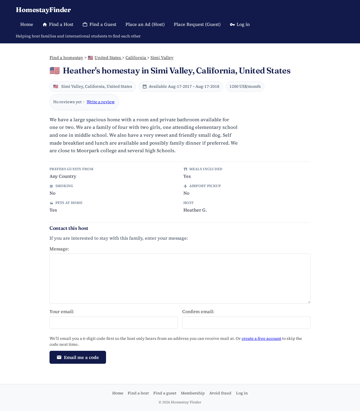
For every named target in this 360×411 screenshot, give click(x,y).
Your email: (62, 311)
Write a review (101, 102)
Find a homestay (66, 57)
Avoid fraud (220, 393)
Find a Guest (102, 24)
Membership (193, 393)
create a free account (261, 338)
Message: (59, 249)
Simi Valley (162, 57)
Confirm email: (198, 311)
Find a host (138, 393)
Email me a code (81, 357)
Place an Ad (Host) (145, 24)
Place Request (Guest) (197, 24)
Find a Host (61, 24)
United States (105, 57)
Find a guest (164, 393)
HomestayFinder (43, 10)
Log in (243, 24)
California (136, 57)
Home (26, 24)
